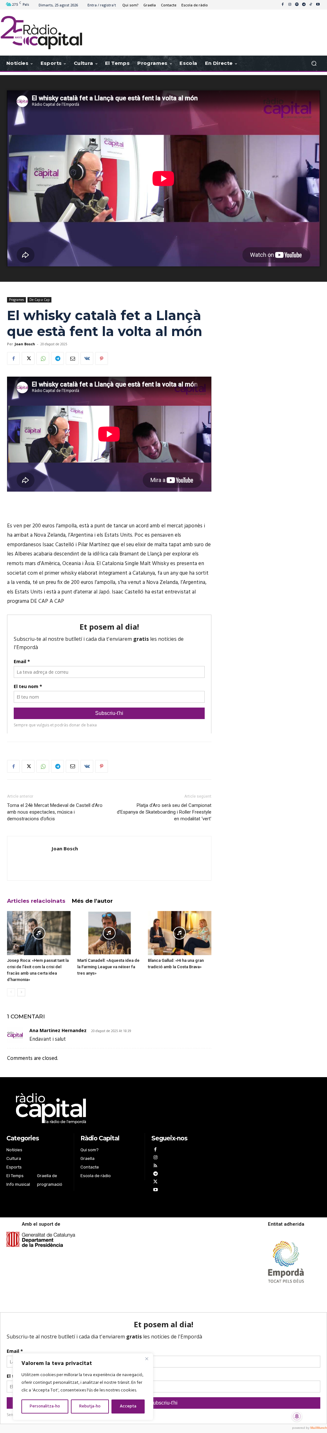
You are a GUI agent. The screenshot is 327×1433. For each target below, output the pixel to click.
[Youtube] (317, 4)
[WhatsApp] (42, 358)
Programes (16, 299)
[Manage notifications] (297, 1416)
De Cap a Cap (39, 299)
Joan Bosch (25, 343)
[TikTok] (310, 4)
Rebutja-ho (90, 1406)
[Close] (146, 1358)
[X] (28, 358)
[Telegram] (303, 4)
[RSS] (155, 1166)
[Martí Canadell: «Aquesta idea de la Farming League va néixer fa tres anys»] (109, 933)
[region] (83, 1386)
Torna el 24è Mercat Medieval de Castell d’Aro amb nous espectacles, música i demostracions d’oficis (55, 812)
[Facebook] (282, 4)
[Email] (72, 358)
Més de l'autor (92, 901)
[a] (109, 1108)
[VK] (86, 358)
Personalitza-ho (45, 1406)
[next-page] (21, 992)
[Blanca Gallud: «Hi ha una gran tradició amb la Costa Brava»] (179, 933)
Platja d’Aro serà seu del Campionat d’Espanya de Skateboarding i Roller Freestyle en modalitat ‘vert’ (164, 812)
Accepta (128, 1406)
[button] (313, 63)
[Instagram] (289, 4)
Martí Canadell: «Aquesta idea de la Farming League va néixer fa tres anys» (108, 967)
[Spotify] (296, 4)
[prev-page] (11, 992)
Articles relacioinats (36, 901)
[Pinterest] (101, 358)
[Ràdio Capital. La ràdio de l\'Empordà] (41, 32)
